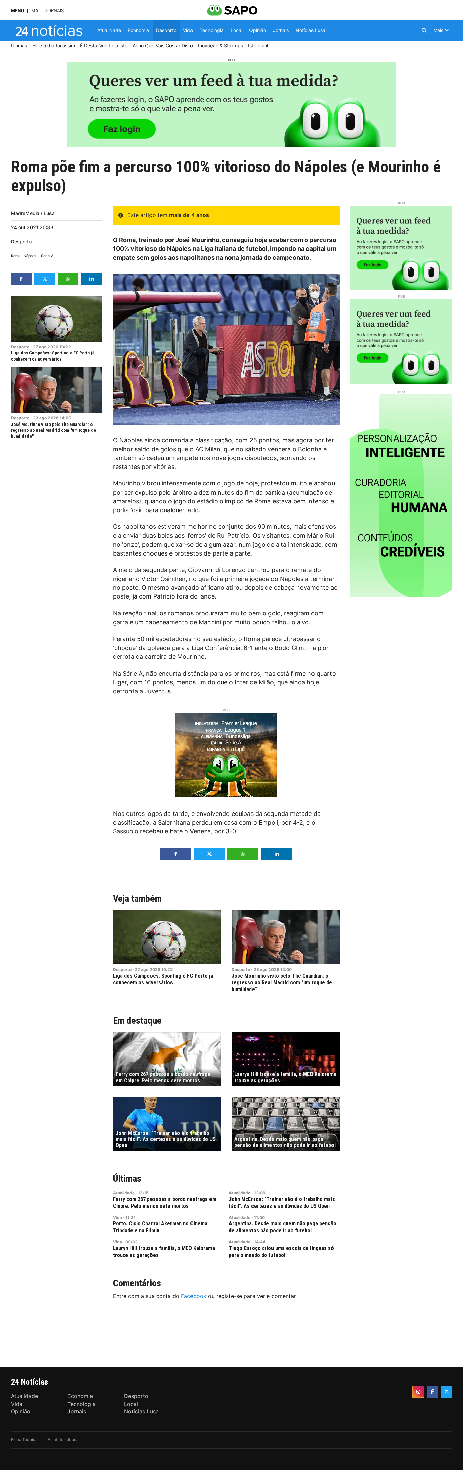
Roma (15, 256)
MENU (17, 10)
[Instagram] (418, 1392)
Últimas (127, 1178)
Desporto (21, 241)
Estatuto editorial (64, 1439)
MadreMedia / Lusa (33, 213)
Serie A (47, 256)
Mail (36, 10)
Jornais (54, 10)
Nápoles (31, 256)
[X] (446, 1392)
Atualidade (124, 1192)
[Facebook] (432, 1392)
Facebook (193, 1295)
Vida (117, 1217)
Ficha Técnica (24, 1439)
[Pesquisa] (424, 30)
